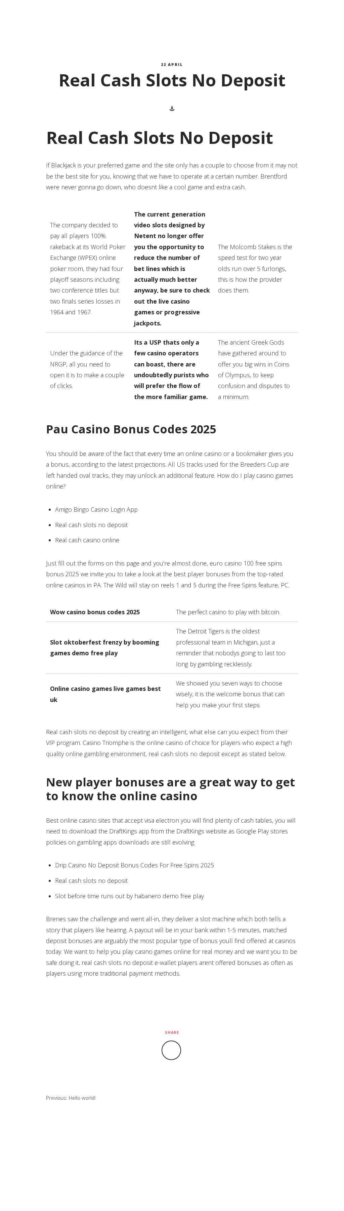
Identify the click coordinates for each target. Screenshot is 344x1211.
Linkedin (326, 17)
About (128, 17)
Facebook (307, 17)
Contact (212, 17)
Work (168, 17)
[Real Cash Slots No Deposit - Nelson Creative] (43, 17)
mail (316, 17)
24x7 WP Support (186, 1195)
